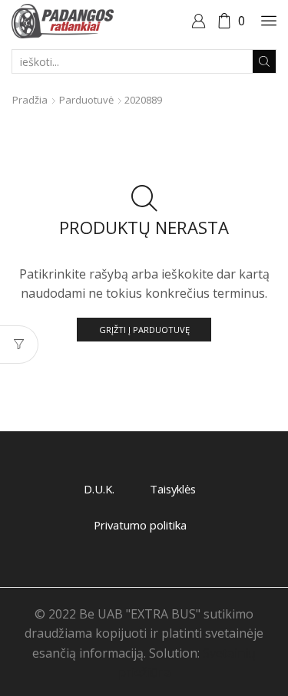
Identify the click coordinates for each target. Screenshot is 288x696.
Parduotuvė (86, 100)
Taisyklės (173, 488)
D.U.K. (99, 488)
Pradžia (30, 100)
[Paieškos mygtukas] (264, 61)
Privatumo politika (140, 525)
